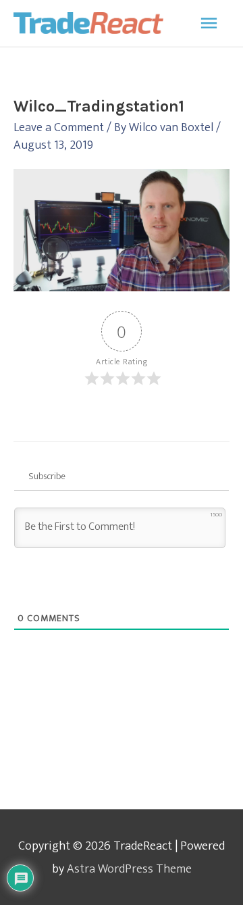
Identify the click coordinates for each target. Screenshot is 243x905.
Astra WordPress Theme (129, 868)
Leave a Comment (59, 127)
